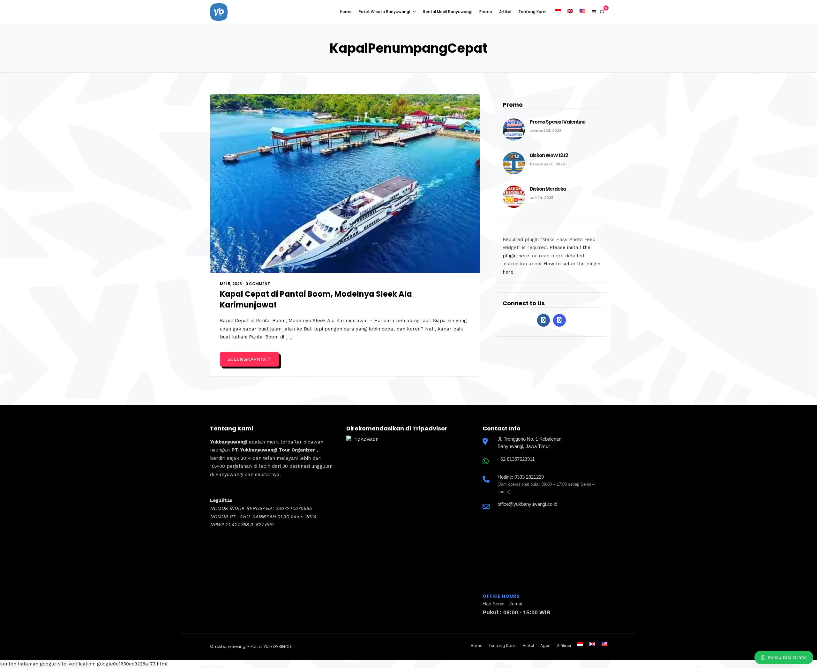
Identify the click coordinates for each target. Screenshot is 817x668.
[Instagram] (559, 320)
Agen (545, 645)
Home (346, 11)
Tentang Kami (532, 11)
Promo (485, 11)
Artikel (505, 11)
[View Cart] (602, 11)
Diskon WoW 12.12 (549, 155)
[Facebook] (543, 320)
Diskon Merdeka (548, 189)
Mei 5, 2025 (231, 283)
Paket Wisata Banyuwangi (384, 11)
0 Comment (257, 283)
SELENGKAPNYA (247, 359)
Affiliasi (564, 645)
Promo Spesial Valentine (557, 121)
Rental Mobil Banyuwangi (447, 11)
